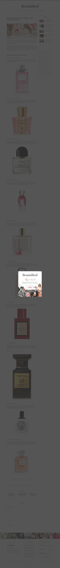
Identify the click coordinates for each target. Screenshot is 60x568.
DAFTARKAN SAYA (30, 291)
